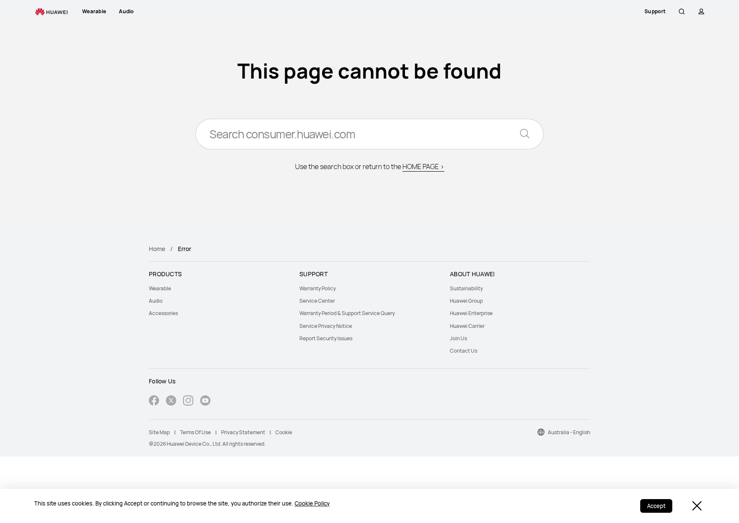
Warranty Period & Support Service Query (347, 313)
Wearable (160, 288)
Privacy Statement (243, 432)
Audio (156, 300)
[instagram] (188, 401)
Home (157, 249)
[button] (681, 11)
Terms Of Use (195, 432)
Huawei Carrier (467, 326)
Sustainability (466, 288)
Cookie (283, 432)
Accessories (163, 313)
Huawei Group (466, 300)
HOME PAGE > (423, 166)
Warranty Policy (317, 288)
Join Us (458, 338)
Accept (656, 506)
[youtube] (205, 401)
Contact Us (463, 350)
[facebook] (154, 401)
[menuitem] (219, 288)
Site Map (159, 432)
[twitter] (171, 401)
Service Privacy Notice (325, 326)
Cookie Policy (312, 503)
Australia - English (569, 432)
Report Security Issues (325, 338)
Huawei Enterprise (471, 313)
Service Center (317, 300)
